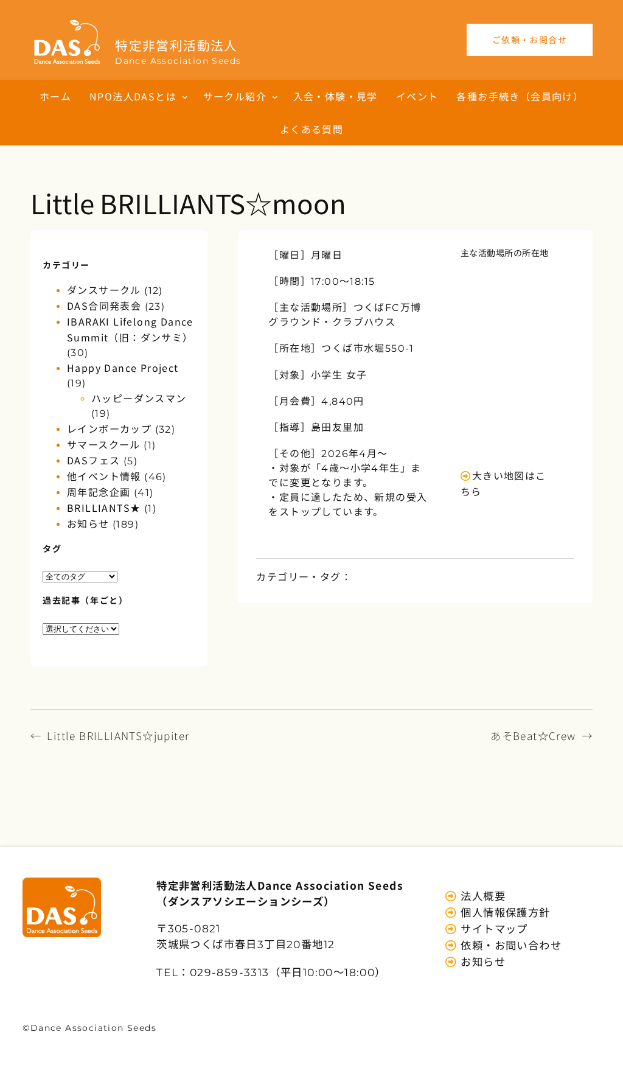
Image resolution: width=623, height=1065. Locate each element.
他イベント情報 (104, 476)
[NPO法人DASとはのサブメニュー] (185, 97)
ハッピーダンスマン (139, 398)
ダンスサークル (104, 289)
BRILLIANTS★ (104, 507)
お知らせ (88, 523)
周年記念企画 (98, 491)
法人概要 (482, 895)
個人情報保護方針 (504, 912)
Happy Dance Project (123, 367)
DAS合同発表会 (104, 305)
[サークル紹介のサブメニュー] (275, 97)
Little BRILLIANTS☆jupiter (118, 735)
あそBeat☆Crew (533, 735)
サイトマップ (493, 928)
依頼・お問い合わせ (510, 944)
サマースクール (104, 444)
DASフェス (93, 460)
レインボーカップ (109, 428)
